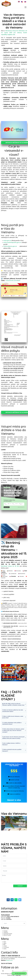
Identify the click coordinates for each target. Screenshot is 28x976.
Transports (5, 932)
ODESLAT (20, 886)
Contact (5, 946)
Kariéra (4, 948)
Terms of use (10, 975)
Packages (5, 931)
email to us (9, 960)
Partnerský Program (7, 933)
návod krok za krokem (13, 280)
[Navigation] (25, 7)
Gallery (4, 943)
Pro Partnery (6, 947)
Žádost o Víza (14, 800)
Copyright (18, 975)
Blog (4, 944)
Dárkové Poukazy (7, 935)
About (4, 941)
